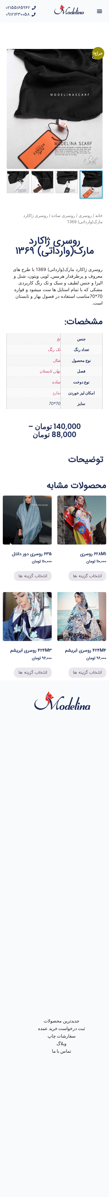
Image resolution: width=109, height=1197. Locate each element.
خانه (99, 215)
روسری (85, 215)
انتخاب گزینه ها (87, 575)
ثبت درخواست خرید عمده (61, 1028)
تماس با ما (61, 1051)
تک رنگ (54, 349)
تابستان (46, 371)
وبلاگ (61, 1043)
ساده (56, 382)
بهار (57, 371)
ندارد (56, 392)
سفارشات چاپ (62, 1036)
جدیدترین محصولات (61, 1021)
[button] (99, 11)
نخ (58, 338)
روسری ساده (63, 215)
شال (56, 360)
